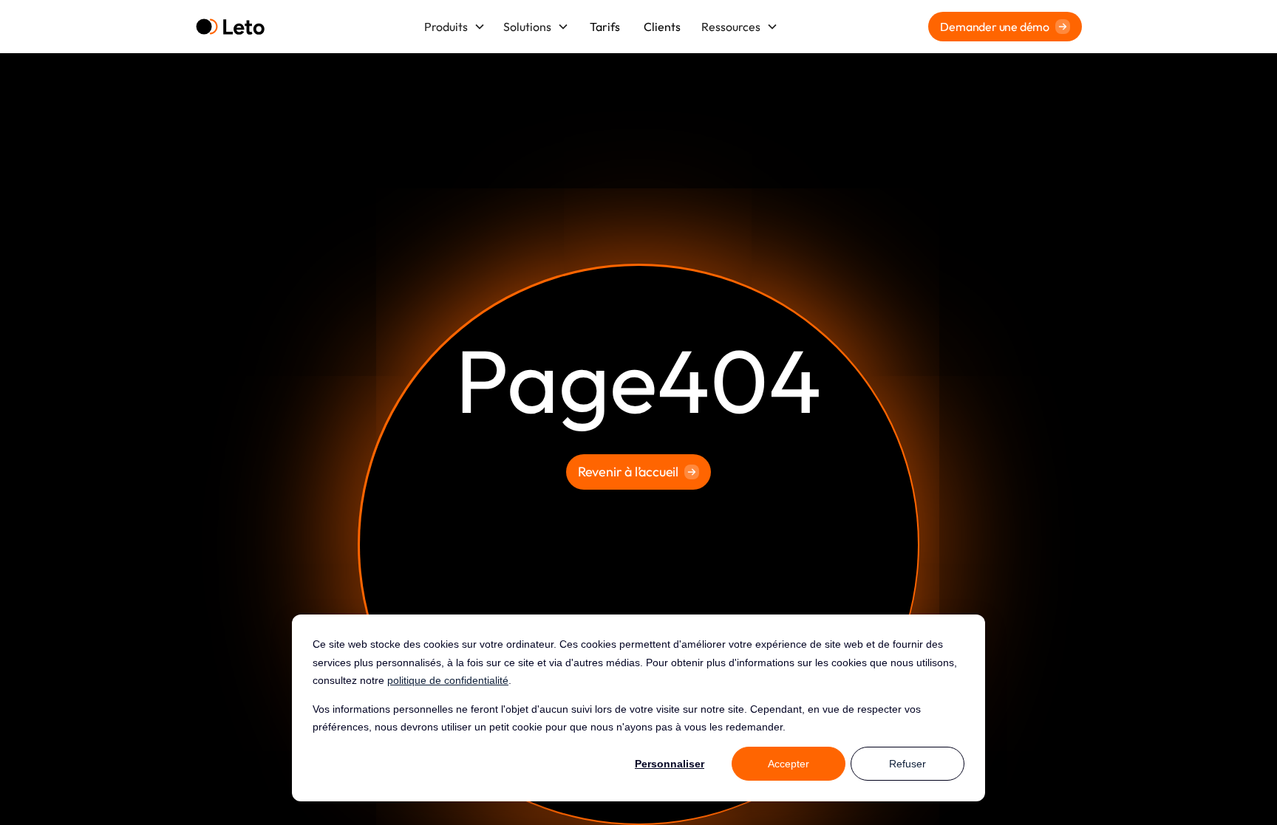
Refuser (907, 764)
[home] (230, 27)
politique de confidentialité (447, 680)
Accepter (788, 764)
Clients (662, 26)
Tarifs (605, 26)
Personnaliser (669, 764)
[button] (454, 26)
